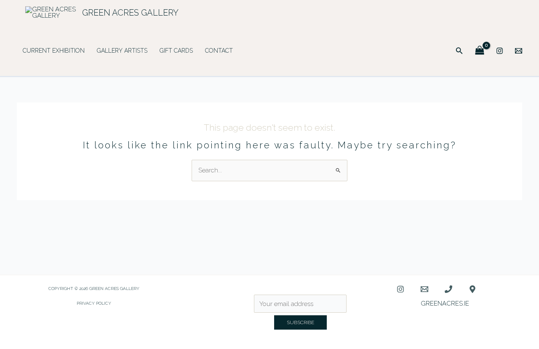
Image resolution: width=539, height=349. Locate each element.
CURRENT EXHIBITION (54, 50)
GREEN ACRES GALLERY (130, 13)
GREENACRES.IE (445, 303)
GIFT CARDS (176, 50)
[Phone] (448, 289)
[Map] (472, 289)
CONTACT (219, 50)
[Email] (518, 50)
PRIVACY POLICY (94, 303)
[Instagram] (499, 50)
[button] (459, 51)
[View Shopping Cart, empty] (480, 51)
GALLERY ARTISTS (122, 50)
